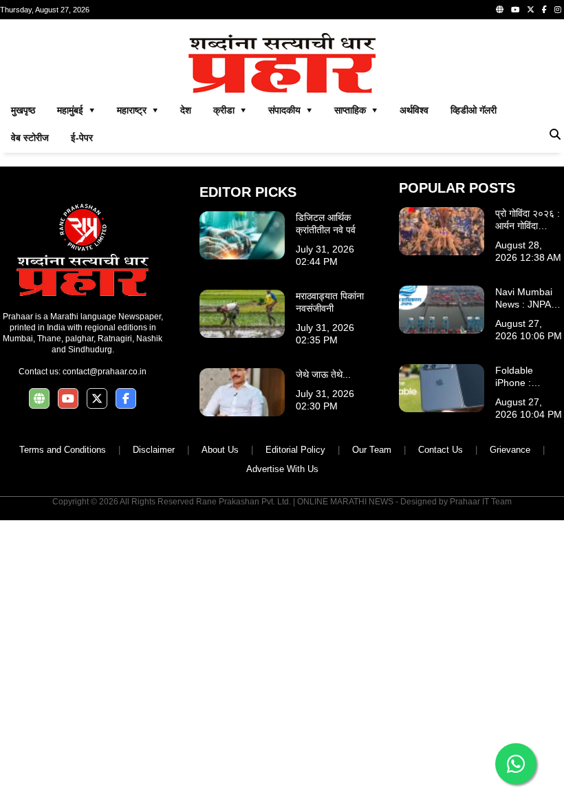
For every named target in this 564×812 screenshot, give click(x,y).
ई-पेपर (82, 137)
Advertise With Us (282, 469)
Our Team (371, 450)
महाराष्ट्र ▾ (137, 110)
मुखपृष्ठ (23, 110)
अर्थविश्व (414, 110)
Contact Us (440, 450)
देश (185, 110)
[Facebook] (544, 10)
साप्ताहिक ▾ (356, 110)
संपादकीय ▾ (290, 110)
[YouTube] (515, 10)
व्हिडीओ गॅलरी (474, 110)
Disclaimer (154, 450)
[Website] (499, 10)
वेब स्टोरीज (30, 137)
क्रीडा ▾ (229, 110)
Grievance (510, 450)
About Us (220, 450)
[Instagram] (557, 10)
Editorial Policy (295, 450)
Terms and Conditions (62, 450)
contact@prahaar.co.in (105, 371)
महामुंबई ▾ (76, 110)
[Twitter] (530, 10)
